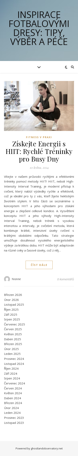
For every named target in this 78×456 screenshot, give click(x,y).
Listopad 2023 (14, 423)
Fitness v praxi (39, 137)
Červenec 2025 (14, 324)
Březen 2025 (13, 344)
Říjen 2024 (11, 368)
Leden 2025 (12, 354)
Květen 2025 (13, 334)
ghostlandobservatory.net (47, 448)
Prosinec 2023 (14, 418)
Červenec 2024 (14, 383)
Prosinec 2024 (14, 359)
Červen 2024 (13, 388)
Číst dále (39, 265)
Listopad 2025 (14, 304)
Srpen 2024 (12, 378)
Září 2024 (10, 373)
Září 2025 (10, 314)
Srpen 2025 (12, 319)
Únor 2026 (11, 300)
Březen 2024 (13, 403)
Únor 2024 (11, 408)
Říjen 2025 (11, 309)
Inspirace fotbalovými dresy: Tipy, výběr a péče (39, 28)
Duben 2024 (12, 398)
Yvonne (16, 279)
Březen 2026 (13, 295)
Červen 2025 (13, 329)
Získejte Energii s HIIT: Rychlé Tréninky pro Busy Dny (39, 151)
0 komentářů (65, 279)
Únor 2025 (11, 349)
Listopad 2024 (14, 364)
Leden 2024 (12, 413)
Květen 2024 (13, 393)
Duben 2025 (12, 339)
